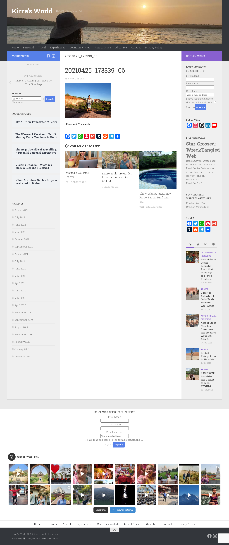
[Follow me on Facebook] (48, 56)
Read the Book (194, 183)
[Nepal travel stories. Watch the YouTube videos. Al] (125, 495)
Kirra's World (32, 11)
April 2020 (20, 305)
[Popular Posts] (198, 244)
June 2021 (20, 268)
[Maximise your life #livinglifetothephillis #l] (168, 495)
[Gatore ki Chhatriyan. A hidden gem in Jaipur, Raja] (18, 474)
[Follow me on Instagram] (53, 56)
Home (15, 47)
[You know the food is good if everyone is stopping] (40, 495)
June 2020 (20, 290)
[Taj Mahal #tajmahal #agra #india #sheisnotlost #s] (168, 474)
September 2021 (23, 246)
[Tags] (213, 244)
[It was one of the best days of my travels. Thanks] (125, 474)
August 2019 (21, 327)
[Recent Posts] (190, 244)
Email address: (194, 91)
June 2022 (20, 224)
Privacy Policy (153, 47)
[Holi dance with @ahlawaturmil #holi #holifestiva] (82, 474)
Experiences (57, 47)
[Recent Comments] (206, 244)
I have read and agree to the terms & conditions (113, 439)
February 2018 (22, 341)
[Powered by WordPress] (24, 539)
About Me (121, 47)
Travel (42, 47)
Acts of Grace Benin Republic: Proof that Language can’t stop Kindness (208, 269)
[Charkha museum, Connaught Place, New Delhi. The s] (210, 474)
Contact (136, 47)
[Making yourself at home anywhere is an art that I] (82, 495)
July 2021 (19, 261)
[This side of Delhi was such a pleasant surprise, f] (18, 495)
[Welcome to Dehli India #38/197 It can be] (61, 495)
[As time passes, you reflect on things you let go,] (104, 495)
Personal (28, 47)
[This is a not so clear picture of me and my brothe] (189, 474)
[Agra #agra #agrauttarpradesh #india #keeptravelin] (61, 474)
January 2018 (21, 349)
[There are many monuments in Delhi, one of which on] (40, 474)
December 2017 (23, 356)
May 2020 (19, 297)
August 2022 (21, 210)
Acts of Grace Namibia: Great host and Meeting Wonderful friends (208, 331)
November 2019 (23, 312)
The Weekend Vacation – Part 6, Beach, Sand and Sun (155, 197)
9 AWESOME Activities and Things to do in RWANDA (208, 379)
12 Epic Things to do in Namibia (208, 356)
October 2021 (21, 239)
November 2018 (23, 334)
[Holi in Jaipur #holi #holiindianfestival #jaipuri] (104, 474)
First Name (192, 75)
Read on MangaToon (198, 206)
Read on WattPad (196, 203)
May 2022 (19, 231)
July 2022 (19, 217)
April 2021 (20, 283)
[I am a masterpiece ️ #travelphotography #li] (210, 495)
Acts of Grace (103, 47)
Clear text (17, 102)
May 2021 (19, 275)
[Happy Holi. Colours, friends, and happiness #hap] (146, 474)
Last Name (192, 83)
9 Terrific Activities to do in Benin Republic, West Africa (208, 299)
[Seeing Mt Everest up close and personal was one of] (189, 495)
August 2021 (21, 253)
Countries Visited (79, 47)
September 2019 (23, 319)
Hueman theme (51, 538)
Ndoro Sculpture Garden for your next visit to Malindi (117, 177)
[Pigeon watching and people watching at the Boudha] (146, 495)
